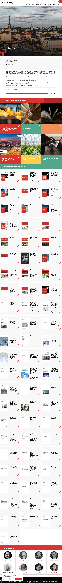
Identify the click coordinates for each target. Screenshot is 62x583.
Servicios (44, 4)
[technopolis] (7, 3)
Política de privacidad (32, 582)
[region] (12, 576)
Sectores (49, 4)
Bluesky (58, 1)
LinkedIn (56, 1)
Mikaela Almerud (9, 85)
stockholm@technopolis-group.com (20, 65)
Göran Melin (37, 85)
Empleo (54, 4)
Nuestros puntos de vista (36, 4)
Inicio (22, 4)
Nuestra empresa (27, 4)
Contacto (58, 4)
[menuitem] (60, 1)
